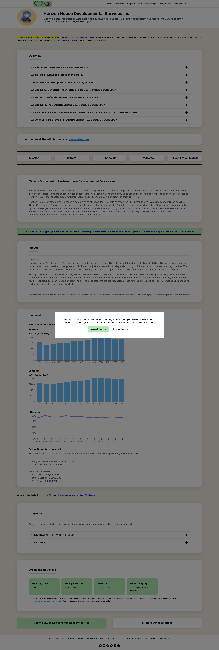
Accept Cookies (98, 329)
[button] (109, 325)
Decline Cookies (120, 329)
